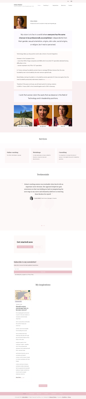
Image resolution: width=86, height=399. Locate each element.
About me (63, 5)
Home (39, 5)
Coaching (45, 5)
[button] (41, 225)
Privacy (61, 393)
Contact (70, 5)
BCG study (48, 79)
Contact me (38, 247)
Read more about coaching (25, 247)
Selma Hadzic (18, 5)
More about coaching (23, 126)
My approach (43, 126)
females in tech (19, 304)
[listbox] (43, 204)
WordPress (64, 397)
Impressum (53, 393)
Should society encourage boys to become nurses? (22, 308)
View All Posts (43, 385)
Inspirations (55, 5)
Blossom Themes (52, 397)
